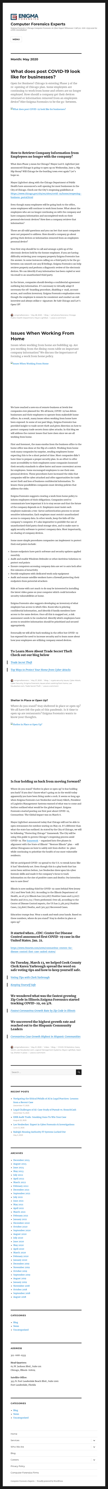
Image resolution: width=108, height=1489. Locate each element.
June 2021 (18, 1200)
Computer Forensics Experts (38, 24)
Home (14, 1434)
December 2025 (21, 1160)
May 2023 (18, 1171)
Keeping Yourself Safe (23, 984)
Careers (15, 1460)
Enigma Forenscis (31, 683)
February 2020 (20, 1256)
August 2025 (19, 1163)
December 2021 (21, 1189)
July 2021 (18, 1197)
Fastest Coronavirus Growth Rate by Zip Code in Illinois (43, 1010)
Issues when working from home (54, 683)
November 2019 (21, 1267)
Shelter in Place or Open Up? (29, 700)
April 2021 (18, 1208)
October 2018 (20, 1289)
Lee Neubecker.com (25, 1050)
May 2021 (18, 1204)
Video (46, 1047)
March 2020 (19, 1252)
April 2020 (18, 1249)
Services (15, 1440)
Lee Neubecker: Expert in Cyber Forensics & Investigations (43, 1124)
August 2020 (19, 1234)
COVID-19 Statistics (66, 1047)
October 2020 (20, 1226)
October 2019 (20, 1271)
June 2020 (18, 1241)
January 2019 (20, 1282)
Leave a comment (58, 318)
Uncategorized (21, 1329)
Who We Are (17, 1447)
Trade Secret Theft (21, 662)
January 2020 (20, 1260)
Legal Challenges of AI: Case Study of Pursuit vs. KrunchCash (44, 1109)
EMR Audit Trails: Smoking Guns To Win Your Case (39, 1117)
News (16, 1326)
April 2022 (18, 1178)
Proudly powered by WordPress (50, 1481)
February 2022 (20, 1186)
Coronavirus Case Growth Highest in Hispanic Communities (45, 1036)
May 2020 (18, 1245)
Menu (16, 39)
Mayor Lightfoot (41, 318)
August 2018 (19, 1297)
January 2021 (20, 1219)
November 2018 (21, 1285)
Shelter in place (20, 1053)
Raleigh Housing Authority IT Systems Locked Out (39, 1132)
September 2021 (21, 1193)
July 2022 (18, 1175)
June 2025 (18, 1167)
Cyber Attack (75, 680)
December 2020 (21, 1223)
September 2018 (21, 1293)
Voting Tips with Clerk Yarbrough (30, 977)
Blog (46, 315)
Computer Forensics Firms (25, 1472)
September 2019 (21, 1274)
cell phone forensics (59, 315)
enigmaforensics (21, 315)
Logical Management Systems (48, 1050)
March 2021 (19, 1212)
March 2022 (19, 1182)
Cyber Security (17, 683)
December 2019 (21, 1263)
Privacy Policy (18, 1466)
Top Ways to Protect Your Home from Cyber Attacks (41, 669)
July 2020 (18, 1237)
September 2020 (22, 1230)
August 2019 (19, 1278)
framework (32, 840)
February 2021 (20, 1215)
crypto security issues (60, 680)
